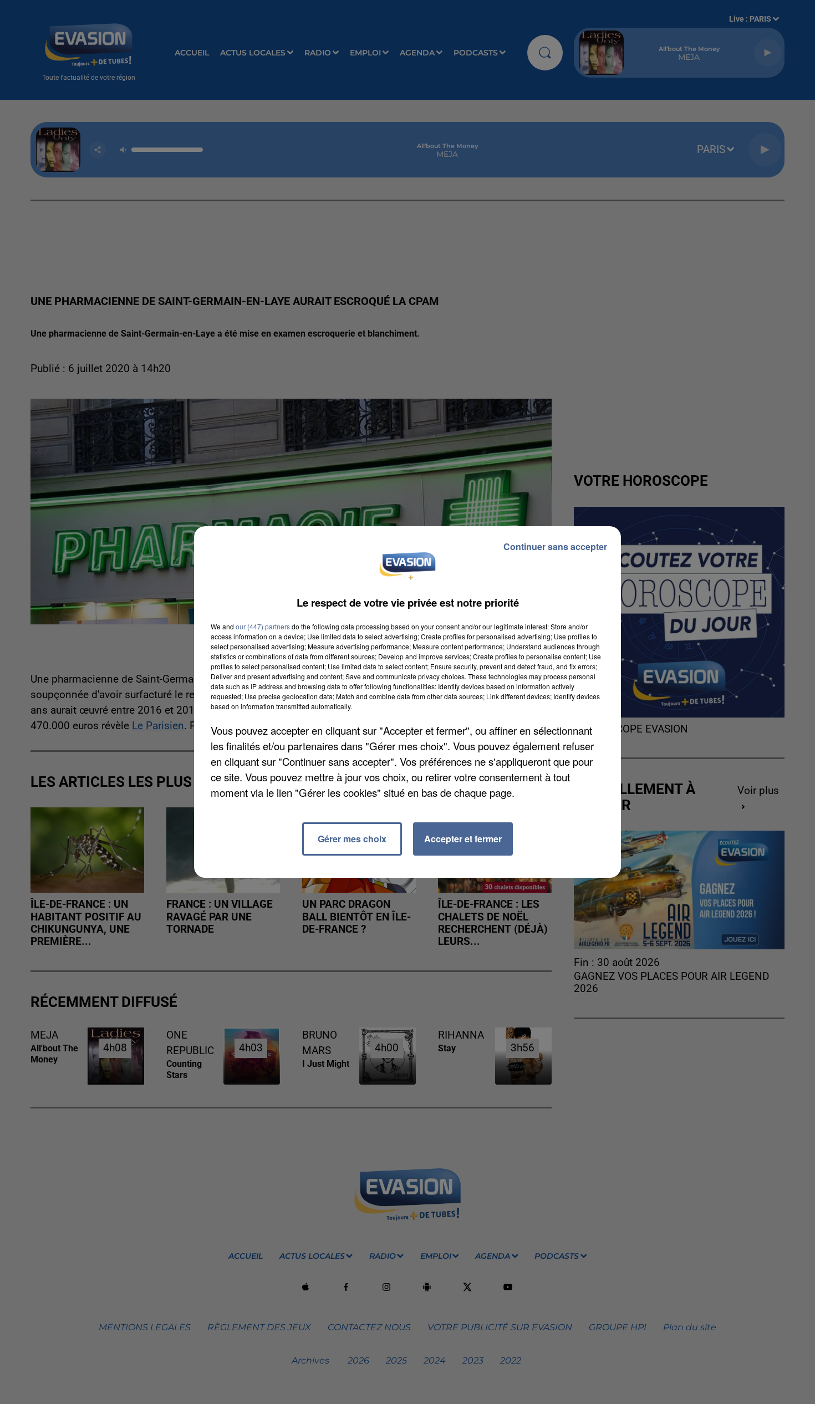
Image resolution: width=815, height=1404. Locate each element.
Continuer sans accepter (555, 546)
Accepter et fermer (463, 838)
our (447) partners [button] (263, 626)
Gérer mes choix (352, 838)
